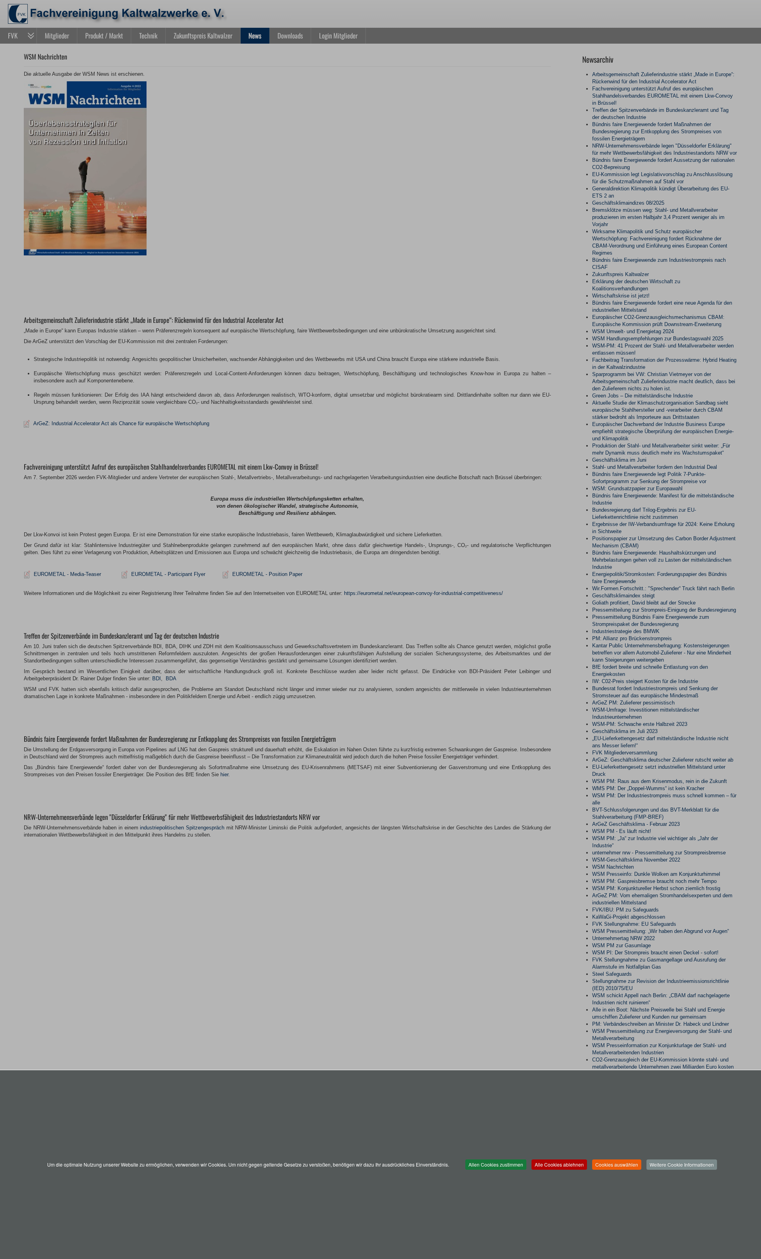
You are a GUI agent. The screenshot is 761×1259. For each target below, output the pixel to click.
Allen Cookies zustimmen (495, 1164)
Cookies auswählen (616, 1164)
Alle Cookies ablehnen (559, 1164)
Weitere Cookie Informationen (682, 1164)
